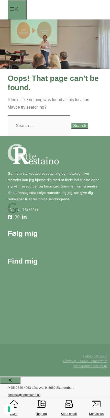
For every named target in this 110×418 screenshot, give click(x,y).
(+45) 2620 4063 (95, 356)
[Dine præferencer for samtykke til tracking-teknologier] (9, 409)
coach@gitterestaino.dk (90, 366)
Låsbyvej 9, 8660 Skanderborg (85, 361)
